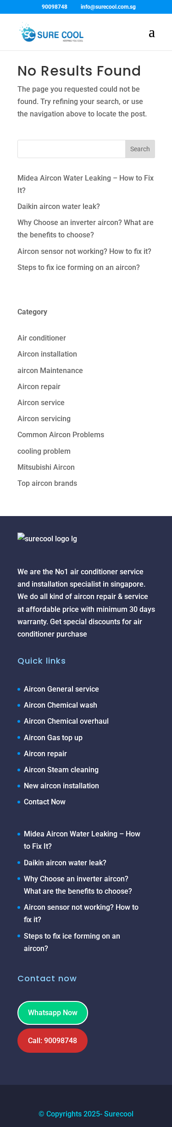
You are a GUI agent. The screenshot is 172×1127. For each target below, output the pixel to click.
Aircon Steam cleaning (61, 769)
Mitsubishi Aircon (46, 467)
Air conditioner (41, 338)
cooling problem (44, 451)
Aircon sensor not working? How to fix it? (84, 251)
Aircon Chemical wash (60, 705)
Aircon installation (47, 354)
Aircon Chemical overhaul (66, 721)
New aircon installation (61, 785)
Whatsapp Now (53, 1012)
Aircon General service (61, 689)
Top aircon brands (47, 483)
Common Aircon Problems (60, 434)
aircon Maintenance (50, 370)
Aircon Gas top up (53, 737)
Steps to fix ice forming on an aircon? (78, 267)
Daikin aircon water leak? (58, 206)
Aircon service (41, 402)
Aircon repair (39, 386)
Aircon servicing (44, 418)
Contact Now (45, 801)
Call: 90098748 (52, 1040)
